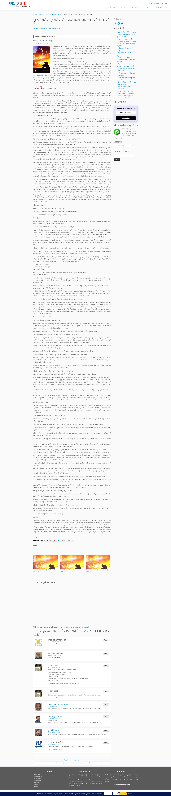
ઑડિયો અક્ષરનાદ (137, 8)
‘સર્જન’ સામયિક (124, 8)
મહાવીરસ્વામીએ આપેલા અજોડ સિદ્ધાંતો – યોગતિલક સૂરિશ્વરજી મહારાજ (126, 43)
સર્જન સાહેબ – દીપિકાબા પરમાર (127, 32)
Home (99, 8)
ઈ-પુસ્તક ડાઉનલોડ (110, 8)
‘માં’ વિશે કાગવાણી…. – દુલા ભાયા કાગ (45, 88)
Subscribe (126, 118)
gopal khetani (54, 730)
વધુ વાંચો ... (79, 785)
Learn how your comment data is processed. (74, 627)
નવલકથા (41, 15)
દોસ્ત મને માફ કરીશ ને (52, 15)
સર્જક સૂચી (149, 8)
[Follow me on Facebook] (47, 3)
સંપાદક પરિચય (37, 774)
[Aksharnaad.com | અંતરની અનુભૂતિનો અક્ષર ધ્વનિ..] (19, 4)
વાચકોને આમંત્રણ (38, 776)
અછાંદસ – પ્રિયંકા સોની (125, 39)
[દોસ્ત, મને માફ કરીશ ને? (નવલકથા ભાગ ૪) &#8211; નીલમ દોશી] (45, 562)
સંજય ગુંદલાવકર (55, 716)
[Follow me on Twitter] (46, 3)
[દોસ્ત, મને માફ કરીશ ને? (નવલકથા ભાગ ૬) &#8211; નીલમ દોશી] (72, 562)
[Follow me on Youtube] (49, 3)
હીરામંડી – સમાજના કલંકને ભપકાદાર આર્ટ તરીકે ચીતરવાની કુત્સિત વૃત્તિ (126, 59)
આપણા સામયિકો (37, 778)
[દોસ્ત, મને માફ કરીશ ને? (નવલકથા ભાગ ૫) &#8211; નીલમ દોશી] (98, 562)
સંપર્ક (166, 8)
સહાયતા (36, 784)
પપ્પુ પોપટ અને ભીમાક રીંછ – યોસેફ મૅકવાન (48, 763)
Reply (106, 640)
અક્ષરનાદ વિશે (37, 782)
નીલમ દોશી (57, 28)
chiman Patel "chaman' (59, 704)
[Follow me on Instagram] (48, 3)
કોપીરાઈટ (159, 8)
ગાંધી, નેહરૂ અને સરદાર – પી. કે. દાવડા (97, 763)
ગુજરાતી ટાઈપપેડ (37, 780)
